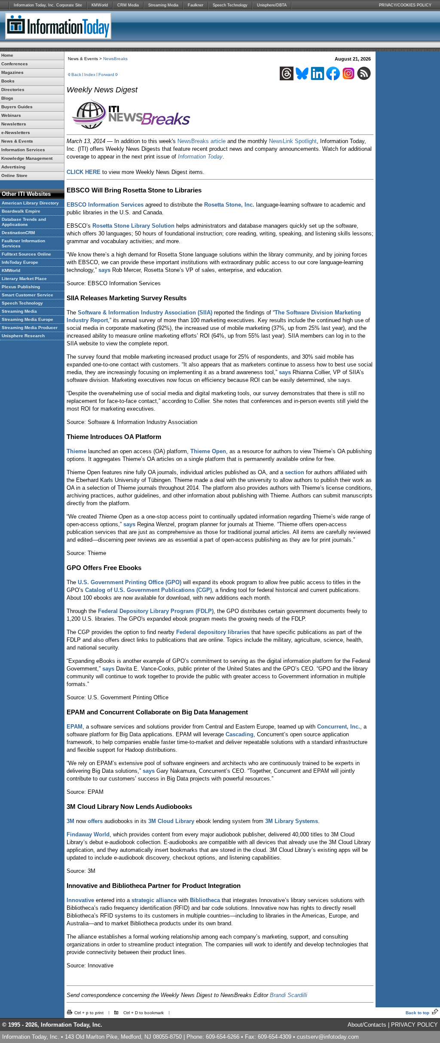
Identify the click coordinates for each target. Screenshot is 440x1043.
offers (95, 821)
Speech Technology (230, 5)
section (294, 472)
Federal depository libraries (213, 632)
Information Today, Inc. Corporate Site (48, 5)
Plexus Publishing (21, 286)
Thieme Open (208, 451)
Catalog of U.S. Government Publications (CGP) (148, 590)
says (104, 270)
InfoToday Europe (20, 262)
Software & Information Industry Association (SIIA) (145, 312)
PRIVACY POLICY (414, 1025)
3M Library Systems (291, 821)
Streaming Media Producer (30, 327)
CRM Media (128, 5)
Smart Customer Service (27, 295)
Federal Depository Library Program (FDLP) (156, 611)
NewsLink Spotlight (293, 141)
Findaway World (88, 834)
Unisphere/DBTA (272, 5)
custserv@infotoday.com (328, 1037)
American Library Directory (30, 203)
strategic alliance (154, 900)
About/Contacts (367, 1025)
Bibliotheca (205, 900)
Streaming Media (163, 5)
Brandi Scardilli (288, 995)
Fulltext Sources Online (26, 254)
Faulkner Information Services (23, 243)
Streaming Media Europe (27, 319)
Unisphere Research (23, 335)
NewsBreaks (115, 58)
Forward (106, 74)
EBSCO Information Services (105, 204)
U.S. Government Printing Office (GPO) (129, 582)
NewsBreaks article (201, 141)
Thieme (76, 451)
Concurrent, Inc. (338, 726)
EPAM (74, 726)
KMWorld (100, 5)
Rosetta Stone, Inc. (229, 204)
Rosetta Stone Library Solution (133, 226)
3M (70, 821)
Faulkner (195, 5)
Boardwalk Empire (21, 211)
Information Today (200, 156)
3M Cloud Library (171, 821)
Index (89, 74)
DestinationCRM (18, 232)
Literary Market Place (24, 278)
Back (76, 74)
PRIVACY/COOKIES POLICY (405, 5)
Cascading (240, 734)
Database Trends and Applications (24, 222)
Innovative (80, 900)
